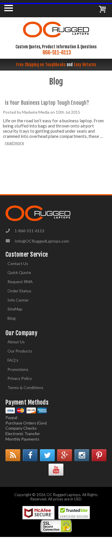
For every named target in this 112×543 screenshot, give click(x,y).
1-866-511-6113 (29, 230)
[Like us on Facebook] (30, 455)
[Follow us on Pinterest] (99, 455)
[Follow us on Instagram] (81, 455)
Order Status (19, 290)
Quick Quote (19, 272)
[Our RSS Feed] (12, 455)
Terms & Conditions (25, 387)
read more (14, 142)
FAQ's (12, 360)
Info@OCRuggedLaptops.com (42, 241)
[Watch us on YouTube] (56, 470)
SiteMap (14, 308)
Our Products (19, 350)
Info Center (18, 300)
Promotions (17, 369)
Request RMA (20, 281)
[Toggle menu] (8, 8)
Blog (11, 318)
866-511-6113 (57, 52)
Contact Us (17, 263)
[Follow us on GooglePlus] (64, 455)
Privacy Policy (19, 378)
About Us (16, 341)
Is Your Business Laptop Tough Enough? (47, 103)
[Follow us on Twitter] (47, 455)
